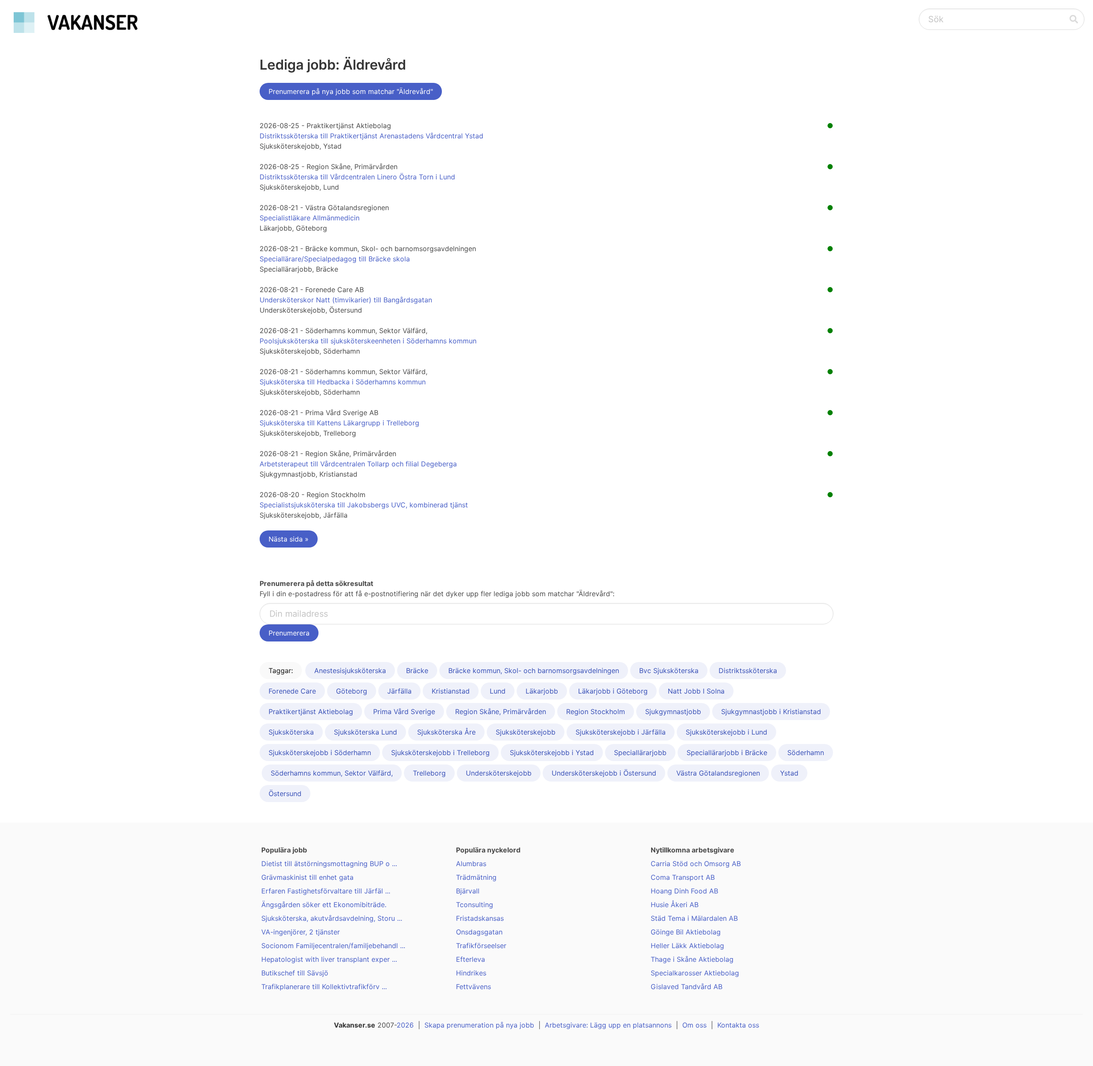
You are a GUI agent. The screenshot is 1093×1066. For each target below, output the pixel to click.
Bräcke (417, 670)
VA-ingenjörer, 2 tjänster (300, 932)
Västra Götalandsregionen (718, 773)
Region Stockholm (595, 711)
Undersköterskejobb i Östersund (604, 773)
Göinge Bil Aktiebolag (686, 932)
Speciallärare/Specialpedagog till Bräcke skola (335, 259)
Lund (498, 691)
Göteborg (351, 691)
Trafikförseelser (481, 945)
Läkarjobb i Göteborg (613, 691)
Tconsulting (474, 904)
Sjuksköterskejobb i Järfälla (621, 732)
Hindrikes (471, 973)
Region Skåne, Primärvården (500, 711)
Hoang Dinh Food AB (684, 891)
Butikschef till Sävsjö (294, 973)
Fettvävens (473, 986)
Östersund (285, 793)
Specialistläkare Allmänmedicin (309, 218)
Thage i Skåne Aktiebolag (692, 959)
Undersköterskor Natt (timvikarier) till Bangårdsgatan (346, 300)
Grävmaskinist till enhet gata (307, 877)
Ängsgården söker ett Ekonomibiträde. (323, 904)
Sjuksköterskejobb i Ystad (552, 752)
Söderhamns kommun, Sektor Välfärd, (332, 773)
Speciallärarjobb (640, 752)
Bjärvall (467, 891)
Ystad (789, 773)
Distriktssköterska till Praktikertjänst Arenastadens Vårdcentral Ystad (371, 136)
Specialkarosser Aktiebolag (695, 973)
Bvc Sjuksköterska (668, 670)
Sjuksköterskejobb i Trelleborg (440, 752)
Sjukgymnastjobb (673, 711)
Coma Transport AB (683, 877)
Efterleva (470, 959)
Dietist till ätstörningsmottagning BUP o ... (329, 863)
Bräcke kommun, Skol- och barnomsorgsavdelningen (533, 670)
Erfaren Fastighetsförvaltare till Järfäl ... (325, 891)
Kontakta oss (738, 1025)
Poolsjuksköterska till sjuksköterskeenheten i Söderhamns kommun (368, 341)
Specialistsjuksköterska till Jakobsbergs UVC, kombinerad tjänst (364, 505)
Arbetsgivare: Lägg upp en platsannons (608, 1025)
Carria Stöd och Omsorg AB (696, 863)
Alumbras (471, 863)
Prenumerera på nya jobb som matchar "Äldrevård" (351, 91)
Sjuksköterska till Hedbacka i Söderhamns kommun (343, 382)
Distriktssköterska (748, 670)
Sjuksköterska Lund (365, 732)
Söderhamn (805, 752)
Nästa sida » (289, 539)
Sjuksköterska (291, 732)
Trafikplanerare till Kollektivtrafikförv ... (324, 986)
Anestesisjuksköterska (350, 670)
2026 (405, 1025)
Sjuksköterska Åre (446, 732)
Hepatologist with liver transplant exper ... (329, 959)
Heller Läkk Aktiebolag (687, 945)
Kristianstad (451, 691)
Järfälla (399, 691)
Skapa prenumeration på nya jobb (479, 1025)
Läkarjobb (542, 691)
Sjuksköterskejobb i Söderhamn (320, 752)
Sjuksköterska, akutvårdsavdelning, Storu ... (331, 918)
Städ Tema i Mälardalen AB (694, 918)
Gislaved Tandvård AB (686, 986)
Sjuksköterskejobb (525, 732)
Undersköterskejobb (499, 773)
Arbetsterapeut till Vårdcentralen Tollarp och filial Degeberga (358, 464)
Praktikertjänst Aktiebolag (311, 711)
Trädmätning (476, 877)
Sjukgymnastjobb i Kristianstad (771, 711)
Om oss (694, 1025)
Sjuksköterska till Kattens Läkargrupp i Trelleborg (339, 423)
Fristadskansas (480, 918)
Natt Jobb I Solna (696, 691)
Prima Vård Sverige (404, 711)
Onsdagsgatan (479, 932)
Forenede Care (292, 691)
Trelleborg (429, 773)
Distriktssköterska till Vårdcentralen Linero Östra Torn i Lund (357, 177)
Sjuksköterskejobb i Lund (726, 732)
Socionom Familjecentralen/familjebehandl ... (333, 945)
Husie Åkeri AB (674, 904)
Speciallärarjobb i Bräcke (727, 752)
